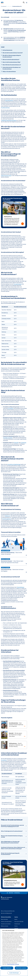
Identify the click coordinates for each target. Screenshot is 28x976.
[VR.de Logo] (6, 2)
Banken (16, 919)
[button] (22, 223)
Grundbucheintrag (5, 107)
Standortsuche (17, 923)
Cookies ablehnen (7, 968)
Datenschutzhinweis (11, 964)
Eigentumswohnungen (6, 175)
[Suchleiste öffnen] (23, 2)
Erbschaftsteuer (20, 587)
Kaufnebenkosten (9, 100)
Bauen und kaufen (4, 919)
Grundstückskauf (18, 284)
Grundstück (10, 408)
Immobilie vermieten (7, 437)
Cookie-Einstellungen (14, 972)
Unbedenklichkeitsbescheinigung (8, 120)
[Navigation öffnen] (26, 2)
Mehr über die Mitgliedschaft (6, 913)
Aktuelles (16, 928)
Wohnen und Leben (4, 926)
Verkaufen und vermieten (5, 923)
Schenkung (23, 442)
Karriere (16, 926)
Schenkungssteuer (6, 518)
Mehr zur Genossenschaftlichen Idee (8, 911)
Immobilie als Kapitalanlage (14, 464)
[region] (14, 952)
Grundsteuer (4, 760)
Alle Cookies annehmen (21, 968)
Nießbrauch (7, 515)
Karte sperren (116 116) (19, 921)
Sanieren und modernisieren (6, 921)
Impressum (17, 964)
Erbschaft (16, 442)
